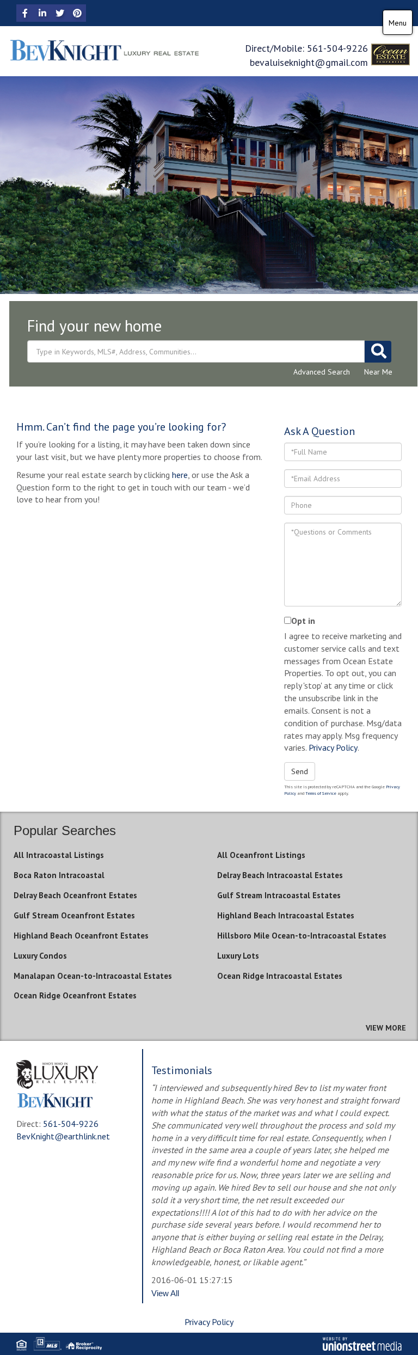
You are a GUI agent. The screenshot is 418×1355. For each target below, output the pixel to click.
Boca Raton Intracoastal (59, 875)
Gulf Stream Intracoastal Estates (279, 895)
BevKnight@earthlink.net (63, 1136)
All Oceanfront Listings (261, 855)
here (180, 474)
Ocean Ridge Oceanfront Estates (75, 995)
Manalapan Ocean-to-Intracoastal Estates (93, 976)
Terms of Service (320, 793)
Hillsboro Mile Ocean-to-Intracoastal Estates (301, 935)
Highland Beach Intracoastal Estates (285, 915)
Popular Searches (65, 830)
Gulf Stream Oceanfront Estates (74, 915)
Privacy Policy (333, 747)
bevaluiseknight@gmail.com (309, 62)
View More (386, 1028)
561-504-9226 (337, 48)
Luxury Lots (238, 956)
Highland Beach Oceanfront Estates (81, 935)
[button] (378, 352)
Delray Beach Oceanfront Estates (75, 895)
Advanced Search (321, 372)
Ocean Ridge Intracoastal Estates (279, 976)
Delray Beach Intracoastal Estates (280, 875)
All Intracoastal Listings (59, 855)
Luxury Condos (40, 956)
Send (299, 771)
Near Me (378, 372)
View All (165, 1293)
